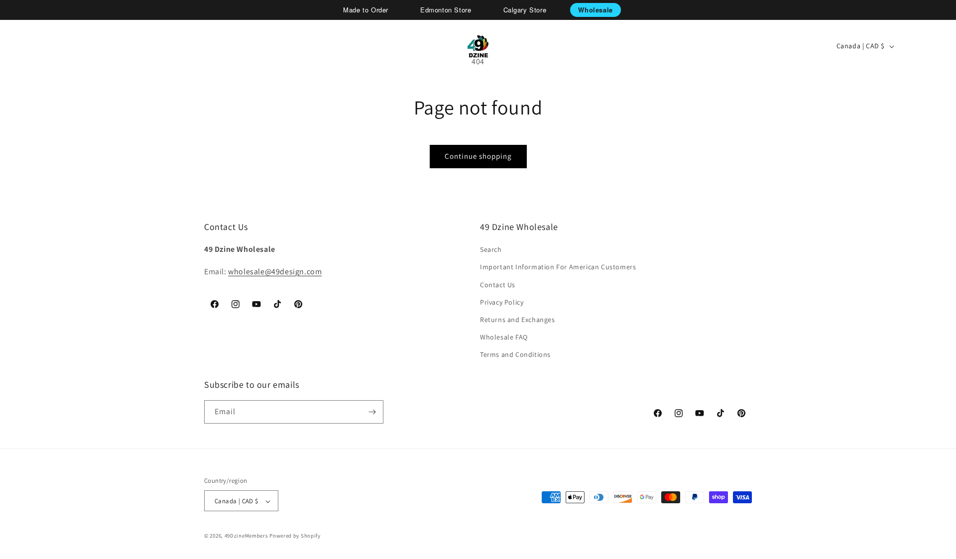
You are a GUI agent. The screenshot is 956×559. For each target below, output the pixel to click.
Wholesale (595, 9)
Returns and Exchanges (517, 319)
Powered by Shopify (295, 536)
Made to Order (365, 9)
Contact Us (497, 284)
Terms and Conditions (515, 354)
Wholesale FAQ (504, 337)
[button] (43, 46)
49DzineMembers (246, 536)
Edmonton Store (445, 9)
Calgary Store (525, 9)
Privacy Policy (501, 302)
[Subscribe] (372, 412)
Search (491, 249)
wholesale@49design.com (275, 271)
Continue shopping (478, 156)
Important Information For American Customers (558, 267)
